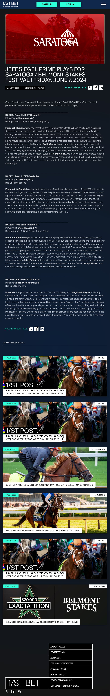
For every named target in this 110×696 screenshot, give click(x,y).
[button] (103, 4)
